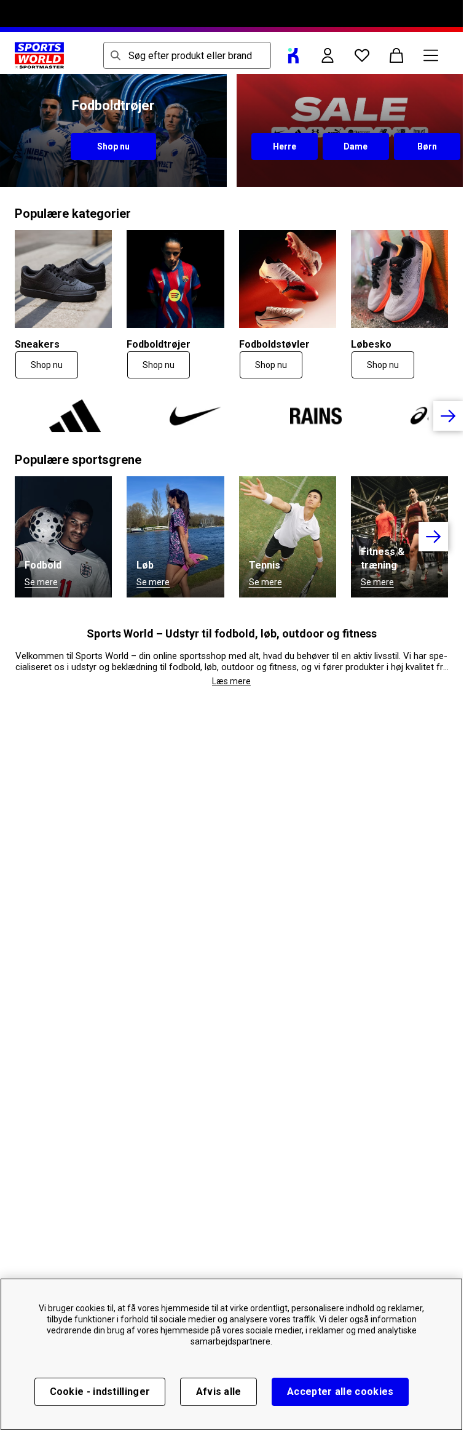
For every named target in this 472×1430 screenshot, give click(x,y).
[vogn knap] (396, 55)
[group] (231, 416)
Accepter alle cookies (340, 1391)
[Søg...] (115, 55)
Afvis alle (219, 1391)
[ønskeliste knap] (362, 55)
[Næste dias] (448, 416)
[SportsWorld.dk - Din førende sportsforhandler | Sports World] (39, 55)
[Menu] (431, 55)
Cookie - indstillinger (100, 1391)
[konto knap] (327, 55)
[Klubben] (293, 55)
